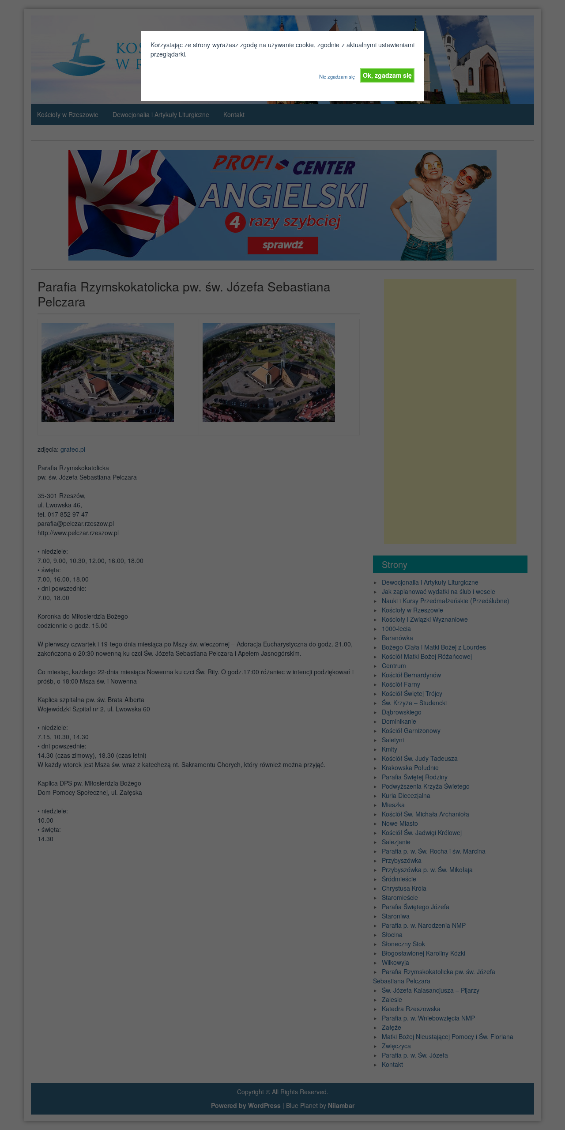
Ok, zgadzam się (387, 75)
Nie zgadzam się (337, 76)
